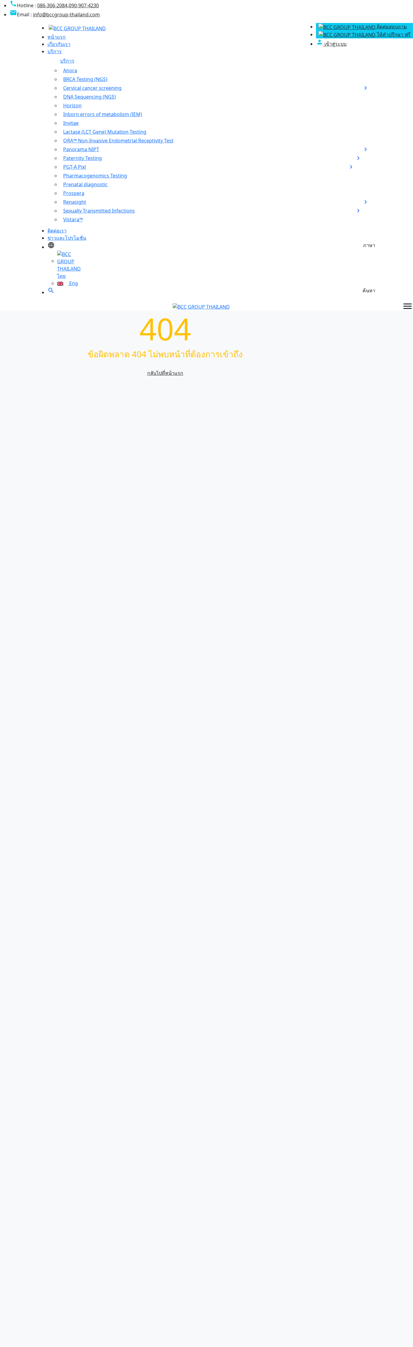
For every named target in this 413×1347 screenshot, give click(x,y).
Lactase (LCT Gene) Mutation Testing (104, 131)
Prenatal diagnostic (85, 184)
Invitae (71, 123)
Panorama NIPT (81, 149)
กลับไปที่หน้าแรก (165, 373)
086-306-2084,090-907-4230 (68, 5)
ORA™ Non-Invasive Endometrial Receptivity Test (118, 140)
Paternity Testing (82, 158)
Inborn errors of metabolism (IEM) (102, 114)
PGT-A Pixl (74, 167)
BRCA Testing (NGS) (85, 79)
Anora (70, 70)
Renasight (74, 202)
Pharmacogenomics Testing (95, 175)
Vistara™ (73, 219)
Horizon (72, 105)
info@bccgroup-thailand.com (66, 14)
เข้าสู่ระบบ (331, 44)
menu (407, 306)
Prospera (73, 193)
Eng (73, 283)
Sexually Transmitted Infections (99, 210)
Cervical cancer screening (92, 88)
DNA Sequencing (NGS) (89, 96)
